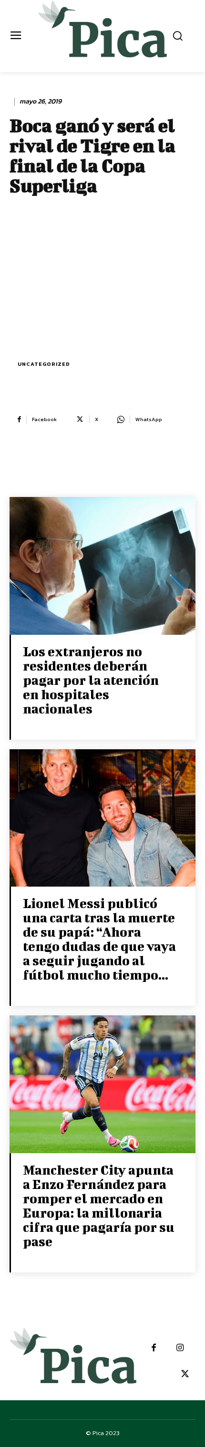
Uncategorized (44, 364)
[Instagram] (180, 1348)
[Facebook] (153, 1348)
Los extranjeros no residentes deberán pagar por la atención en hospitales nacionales (91, 680)
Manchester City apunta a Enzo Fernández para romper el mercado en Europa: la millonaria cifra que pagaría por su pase (98, 1205)
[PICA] (103, 35)
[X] (184, 1374)
